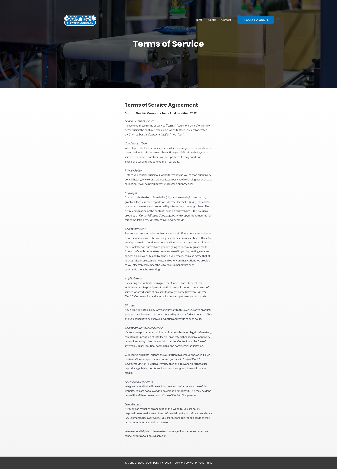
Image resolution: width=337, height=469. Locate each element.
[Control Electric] (80, 19)
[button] (255, 20)
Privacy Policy (203, 462)
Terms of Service (183, 462)
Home (198, 19)
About (212, 19)
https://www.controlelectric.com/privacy (158, 179)
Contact (226, 19)
